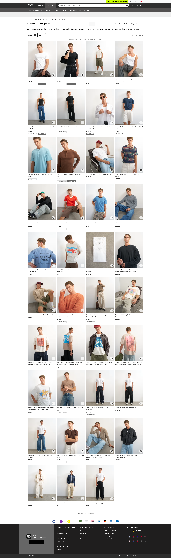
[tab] (30, 10)
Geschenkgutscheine (109, 533)
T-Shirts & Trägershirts (131, 24)
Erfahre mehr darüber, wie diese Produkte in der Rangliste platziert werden (85, 39)
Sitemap (59, 549)
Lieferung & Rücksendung (63, 536)
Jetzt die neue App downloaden (117, 1)
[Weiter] (142, 24)
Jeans (98, 24)
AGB (134, 555)
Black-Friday (107, 536)
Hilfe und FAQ (133, 1)
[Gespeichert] (137, 5)
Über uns (82, 531)
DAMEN (40, 5)
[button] (129, 537)
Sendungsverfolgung (62, 533)
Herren (37, 19)
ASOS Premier (60, 541)
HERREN (50, 5)
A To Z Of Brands (46, 19)
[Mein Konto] (132, 5)
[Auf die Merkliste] (53, 75)
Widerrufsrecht (61, 539)
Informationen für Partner (110, 539)
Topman (56, 19)
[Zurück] (88, 24)
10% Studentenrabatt (62, 547)
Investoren (83, 539)
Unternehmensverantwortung (87, 536)
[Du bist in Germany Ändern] (141, 1)
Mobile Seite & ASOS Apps (111, 531)
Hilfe (58, 531)
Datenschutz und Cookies (125, 555)
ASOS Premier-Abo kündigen (64, 544)
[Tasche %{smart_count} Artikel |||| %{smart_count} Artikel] (141, 5)
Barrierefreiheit (139, 555)
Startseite (30, 19)
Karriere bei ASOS (85, 533)
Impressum (115, 555)
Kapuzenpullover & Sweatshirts (112, 24)
